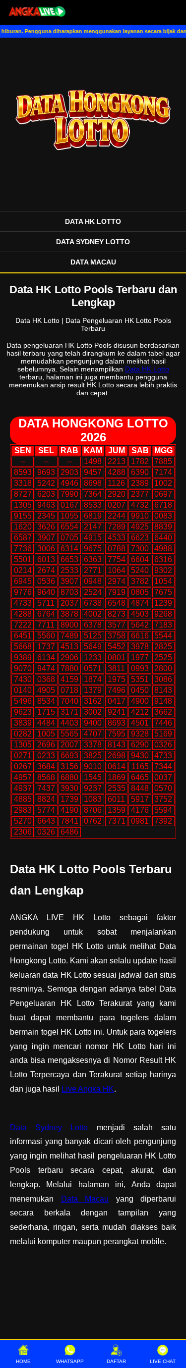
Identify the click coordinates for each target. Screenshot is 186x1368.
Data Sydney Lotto (49, 1127)
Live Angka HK (88, 1089)
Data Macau (85, 1199)
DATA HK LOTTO (93, 221)
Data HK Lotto (147, 369)
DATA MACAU (93, 262)
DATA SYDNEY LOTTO (93, 242)
